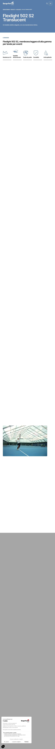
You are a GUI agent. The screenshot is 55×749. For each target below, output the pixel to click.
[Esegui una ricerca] (47, 3)
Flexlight (18, 9)
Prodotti (13, 9)
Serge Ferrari (6, 9)
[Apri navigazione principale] (50, 3)
